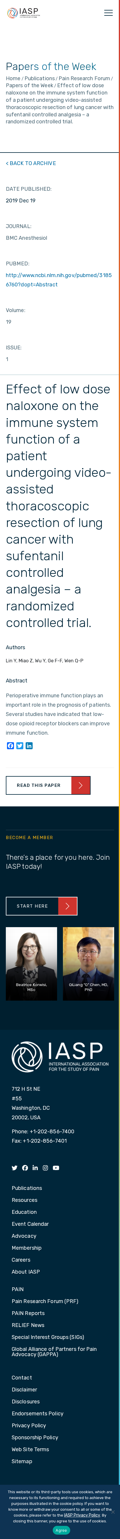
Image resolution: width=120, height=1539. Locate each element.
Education (24, 1212)
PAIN (18, 1290)
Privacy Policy (29, 1426)
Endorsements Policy (37, 1414)
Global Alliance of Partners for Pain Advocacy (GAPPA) (54, 1352)
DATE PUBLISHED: (29, 189)
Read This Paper (39, 785)
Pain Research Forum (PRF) (45, 1302)
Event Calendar (30, 1224)
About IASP (26, 1272)
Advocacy (24, 1236)
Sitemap (22, 1462)
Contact (22, 1378)
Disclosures (26, 1402)
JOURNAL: (18, 226)
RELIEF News (28, 1325)
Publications (27, 1188)
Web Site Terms (30, 1450)
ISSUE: (14, 347)
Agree (61, 1530)
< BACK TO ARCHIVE (31, 163)
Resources (24, 1200)
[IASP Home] (23, 13)
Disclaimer (24, 1390)
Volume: (15, 310)
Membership (27, 1248)
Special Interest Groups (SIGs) (48, 1337)
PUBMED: (17, 263)
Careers (21, 1260)
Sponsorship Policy (35, 1438)
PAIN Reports (28, 1313)
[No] (113, 1512)
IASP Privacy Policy (82, 1515)
